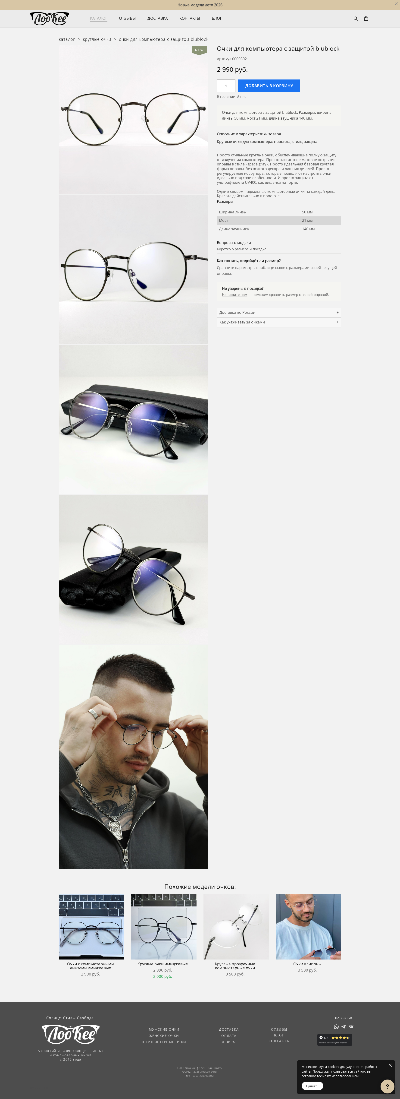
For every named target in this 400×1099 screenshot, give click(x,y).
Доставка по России (237, 312)
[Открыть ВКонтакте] (351, 1026)
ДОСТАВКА (157, 18)
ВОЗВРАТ (229, 1042)
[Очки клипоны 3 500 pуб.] (308, 927)
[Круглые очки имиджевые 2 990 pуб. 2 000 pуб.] (164, 927)
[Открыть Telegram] (343, 1026)
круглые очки (97, 39)
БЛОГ (217, 18)
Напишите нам (234, 294)
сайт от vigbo (39, 1088)
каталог (67, 39)
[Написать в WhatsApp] (336, 1026)
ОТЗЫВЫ (127, 18)
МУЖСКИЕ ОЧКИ (164, 1029)
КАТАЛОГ (98, 18)
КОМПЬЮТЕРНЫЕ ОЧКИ (164, 1042)
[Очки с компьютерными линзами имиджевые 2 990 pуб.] (91, 927)
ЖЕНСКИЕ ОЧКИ (164, 1035)
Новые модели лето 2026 (200, 4)
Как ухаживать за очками (242, 322)
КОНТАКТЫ (189, 18)
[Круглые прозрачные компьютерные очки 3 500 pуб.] (236, 927)
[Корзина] (366, 18)
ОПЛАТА (228, 1035)
